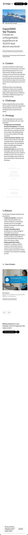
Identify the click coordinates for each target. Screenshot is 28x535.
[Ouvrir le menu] (12, 4)
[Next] (9, 312)
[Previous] (4, 312)
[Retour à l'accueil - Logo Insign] (7, 4)
